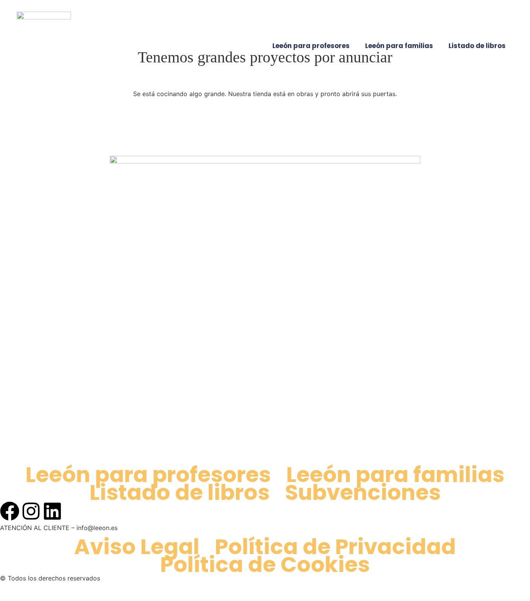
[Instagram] (31, 511)
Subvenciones (363, 492)
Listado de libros (477, 45)
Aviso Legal (136, 547)
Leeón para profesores (311, 45)
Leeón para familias (399, 45)
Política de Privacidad (335, 547)
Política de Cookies (265, 564)
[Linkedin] (52, 511)
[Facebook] (9, 511)
